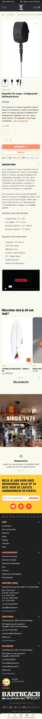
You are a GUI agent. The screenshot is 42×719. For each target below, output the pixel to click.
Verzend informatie (9, 556)
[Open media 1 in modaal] (36, 23)
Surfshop (10, 14)
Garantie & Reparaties (11, 563)
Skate (4, 537)
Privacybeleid (7, 578)
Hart (3, 366)
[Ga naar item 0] (5, 83)
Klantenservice (9, 552)
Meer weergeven (21, 121)
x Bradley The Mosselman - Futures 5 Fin (15, 370)
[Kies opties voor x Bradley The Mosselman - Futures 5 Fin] (29, 360)
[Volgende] (39, 377)
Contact (5, 570)
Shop (4, 522)
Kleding (5, 540)
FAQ (3, 567)
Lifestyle (5, 543)
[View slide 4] (23, 470)
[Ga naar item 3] (19, 83)
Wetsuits (5, 533)
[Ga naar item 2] (12, 83)
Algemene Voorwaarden (11, 574)
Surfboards (6, 526)
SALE (4, 547)
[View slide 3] (21, 470)
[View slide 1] (19, 470)
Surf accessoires (9, 529)
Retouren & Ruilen (9, 560)
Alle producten (21, 381)
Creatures (6, 90)
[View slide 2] (20, 470)
